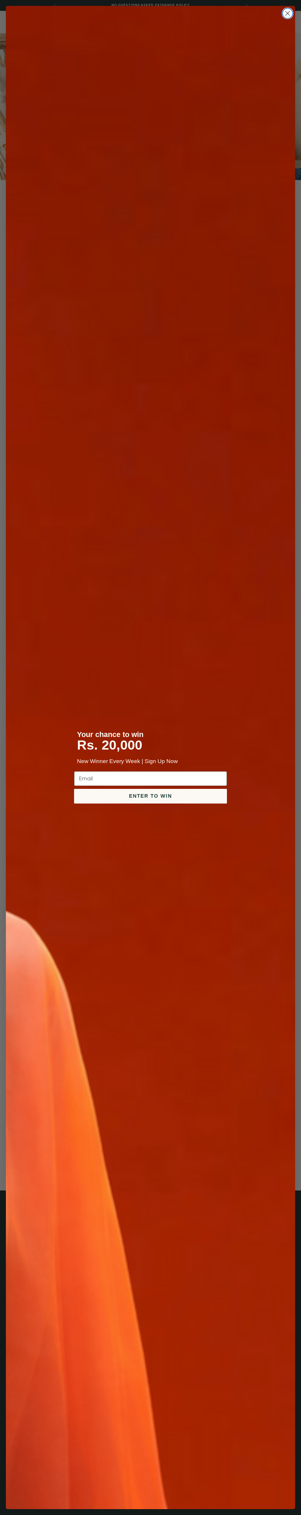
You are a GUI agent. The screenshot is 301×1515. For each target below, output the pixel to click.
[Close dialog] (287, 13)
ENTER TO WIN (150, 796)
